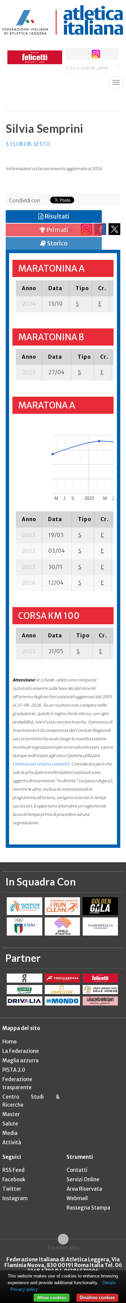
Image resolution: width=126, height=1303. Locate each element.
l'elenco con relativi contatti (40, 763)
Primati (56, 230)
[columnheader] (29, 288)
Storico (57, 243)
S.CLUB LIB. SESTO (28, 144)
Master (11, 1114)
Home (9, 1041)
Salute (10, 1123)
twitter (83, 54)
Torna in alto (63, 1248)
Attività (11, 1142)
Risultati (56, 216)
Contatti (77, 1170)
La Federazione (20, 1051)
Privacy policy (24, 1289)
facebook (71, 54)
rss (108, 54)
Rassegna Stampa (88, 1208)
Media (9, 1133)
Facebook (13, 1179)
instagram (96, 54)
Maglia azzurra (20, 1060)
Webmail (77, 1198)
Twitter (11, 1189)
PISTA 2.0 (13, 1070)
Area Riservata (84, 1189)
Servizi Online (83, 1179)
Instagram (15, 1198)
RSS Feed (13, 1170)
